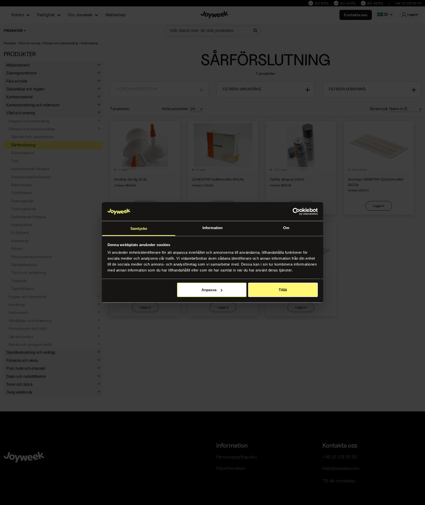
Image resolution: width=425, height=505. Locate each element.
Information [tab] (212, 228)
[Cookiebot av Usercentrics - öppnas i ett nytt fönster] (296, 211)
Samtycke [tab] (138, 228)
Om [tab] (286, 228)
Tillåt (283, 290)
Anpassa (208, 290)
